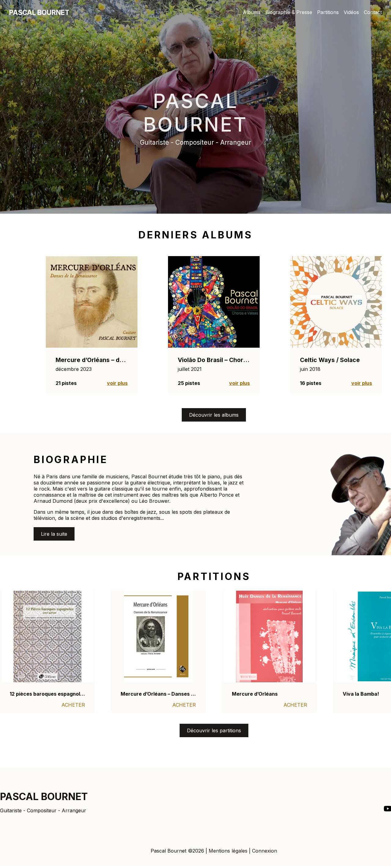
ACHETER (73, 705)
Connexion (264, 851)
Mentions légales (228, 851)
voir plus (117, 383)
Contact (373, 12)
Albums (252, 12)
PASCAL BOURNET (39, 12)
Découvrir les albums (214, 415)
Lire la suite (54, 534)
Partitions (328, 12)
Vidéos (351, 12)
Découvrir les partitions (214, 730)
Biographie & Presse (288, 12)
